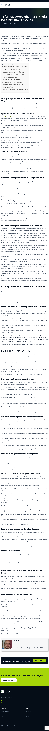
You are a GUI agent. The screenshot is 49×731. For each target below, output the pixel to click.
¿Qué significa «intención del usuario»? (13, 69)
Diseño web (3, 719)
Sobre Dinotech (28, 711)
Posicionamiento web (5, 711)
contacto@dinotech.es (6, 1)
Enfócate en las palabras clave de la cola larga (13, 72)
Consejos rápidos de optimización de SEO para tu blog (15, 66)
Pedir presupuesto (29, 719)
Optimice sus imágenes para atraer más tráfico (13, 81)
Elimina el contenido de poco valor (11, 91)
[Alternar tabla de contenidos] (26, 64)
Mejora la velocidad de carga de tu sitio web (13, 84)
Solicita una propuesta (8, 680)
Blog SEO (27, 714)
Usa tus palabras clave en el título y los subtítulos (14, 74)
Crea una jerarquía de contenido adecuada (13, 86)
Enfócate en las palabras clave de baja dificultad (14, 71)
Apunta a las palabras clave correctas (11, 68)
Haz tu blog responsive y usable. (10, 77)
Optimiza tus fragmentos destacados (11, 79)
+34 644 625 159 (45, 1)
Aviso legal (11, 728)
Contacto (27, 716)
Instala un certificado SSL (9, 87)
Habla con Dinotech (39, 660)
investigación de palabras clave (11, 117)
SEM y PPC (3, 716)
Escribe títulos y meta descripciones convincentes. (14, 76)
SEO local (2, 714)
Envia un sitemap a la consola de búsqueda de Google (15, 89)
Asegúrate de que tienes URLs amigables (12, 82)
